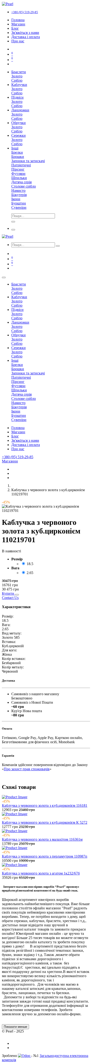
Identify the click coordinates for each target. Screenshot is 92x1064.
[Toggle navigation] (13, 229)
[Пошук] (58, 246)
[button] (8, 593)
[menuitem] (18, 20)
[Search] (13, 221)
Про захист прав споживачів (27, 769)
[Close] (4, 277)
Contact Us (10, 598)
